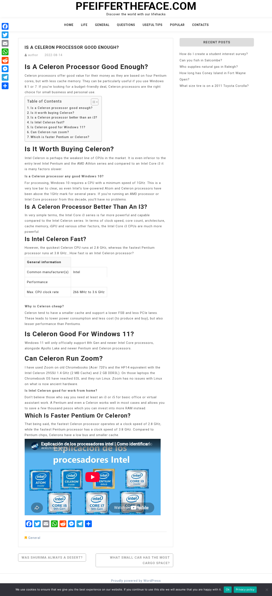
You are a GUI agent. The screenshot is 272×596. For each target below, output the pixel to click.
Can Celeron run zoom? (50, 132)
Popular (177, 25)
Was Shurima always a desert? (52, 557)
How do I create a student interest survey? (214, 54)
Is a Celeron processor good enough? (62, 108)
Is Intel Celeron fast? (48, 122)
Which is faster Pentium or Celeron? (60, 137)
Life (84, 25)
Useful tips (153, 25)
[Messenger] (5, 69)
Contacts (200, 25)
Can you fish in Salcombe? (201, 60)
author (33, 55)
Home (69, 25)
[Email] (5, 43)
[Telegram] (5, 77)
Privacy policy (245, 589)
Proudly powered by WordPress (136, 581)
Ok (228, 589)
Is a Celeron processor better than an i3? (64, 117)
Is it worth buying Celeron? (52, 112)
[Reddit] (5, 60)
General (102, 25)
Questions (126, 25)
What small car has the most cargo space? (140, 560)
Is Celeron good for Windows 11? (58, 127)
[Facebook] (5, 26)
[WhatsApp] (5, 52)
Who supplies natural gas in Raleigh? (209, 67)
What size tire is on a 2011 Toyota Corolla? (214, 86)
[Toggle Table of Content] (92, 102)
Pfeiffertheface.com (136, 6)
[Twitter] (5, 35)
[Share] (5, 86)
